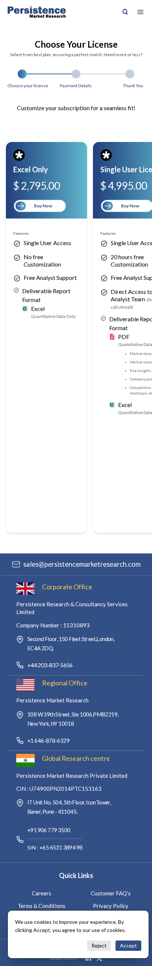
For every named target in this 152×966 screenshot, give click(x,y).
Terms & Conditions (41, 905)
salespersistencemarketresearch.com (82, 564)
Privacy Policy (110, 905)
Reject (99, 945)
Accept (128, 945)
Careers (41, 893)
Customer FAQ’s (111, 893)
